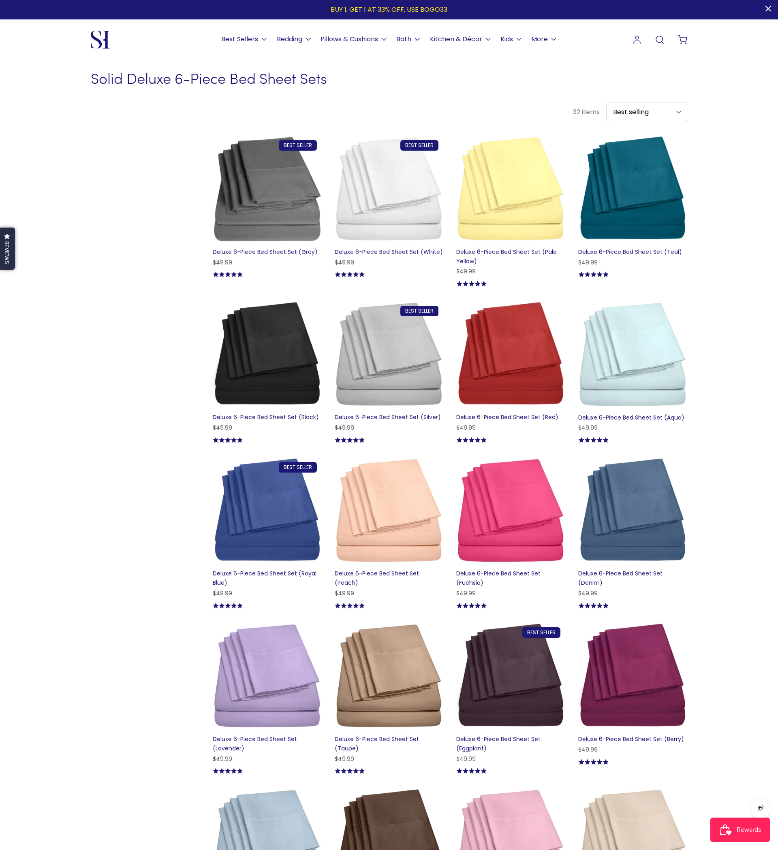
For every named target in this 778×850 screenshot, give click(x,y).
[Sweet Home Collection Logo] (100, 39)
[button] (7, 249)
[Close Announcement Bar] (768, 8)
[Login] (637, 39)
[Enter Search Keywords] (660, 40)
